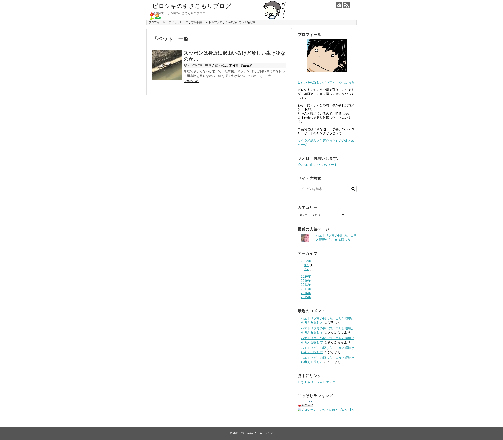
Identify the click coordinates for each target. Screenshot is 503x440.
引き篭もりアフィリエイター (318, 382)
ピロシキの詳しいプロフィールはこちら (326, 82)
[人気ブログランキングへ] (305, 406)
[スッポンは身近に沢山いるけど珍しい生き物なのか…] (167, 65)
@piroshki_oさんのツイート (317, 164)
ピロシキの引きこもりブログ (191, 6)
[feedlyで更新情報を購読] (339, 5)
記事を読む (191, 81)
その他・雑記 (218, 65)
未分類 (234, 65)
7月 (306, 269)
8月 (306, 265)
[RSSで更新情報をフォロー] (346, 5)
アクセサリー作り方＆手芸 (185, 22)
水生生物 (246, 65)
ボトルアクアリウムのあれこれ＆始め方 (230, 22)
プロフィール (157, 22)
